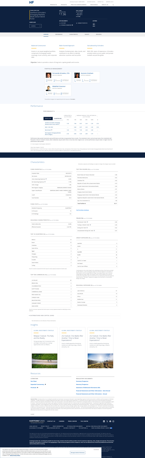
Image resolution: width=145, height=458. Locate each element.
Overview (46, 34)
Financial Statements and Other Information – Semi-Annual (93, 390)
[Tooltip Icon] (51, 130)
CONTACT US (100, 1)
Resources (94, 5)
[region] (51, 452)
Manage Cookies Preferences (77, 452)
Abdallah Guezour (59, 86)
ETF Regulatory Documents (75, 426)
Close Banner (96, 449)
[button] (60, 23)
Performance (58, 34)
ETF (59, 442)
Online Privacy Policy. (15, 455)
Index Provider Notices (53, 428)
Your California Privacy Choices (100, 428)
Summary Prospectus (82, 23)
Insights (64, 5)
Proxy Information (58, 426)
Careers (61, 421)
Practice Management (78, 5)
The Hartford (83, 428)
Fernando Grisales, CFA (60, 73)
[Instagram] (113, 421)
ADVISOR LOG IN (109, 1)
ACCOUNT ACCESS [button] (91, 1)
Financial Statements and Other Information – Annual (91, 394)
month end (48, 118)
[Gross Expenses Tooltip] (46, 179)
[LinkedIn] (104, 421)
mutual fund (54, 442)
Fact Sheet (63, 23)
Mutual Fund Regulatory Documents (96, 426)
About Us (105, 5)
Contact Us (51, 421)
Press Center (72, 421)
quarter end (58, 118)
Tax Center (84, 421)
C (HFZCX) (33, 26)
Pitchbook (33, 387)
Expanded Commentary (66, 25)
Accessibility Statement (36, 428)
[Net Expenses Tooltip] (45, 182)
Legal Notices (33, 426)
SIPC (66, 447)
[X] (107, 421)
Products (53, 5)
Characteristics (73, 34)
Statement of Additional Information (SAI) (88, 387)
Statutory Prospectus (82, 384)
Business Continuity (69, 428)
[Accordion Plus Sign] (29, 316)
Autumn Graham (87, 73)
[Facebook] (110, 421)
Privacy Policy (45, 426)
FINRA (64, 447)
